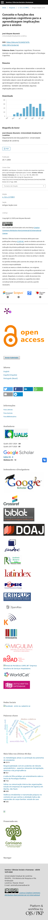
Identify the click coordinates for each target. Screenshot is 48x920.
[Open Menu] (2, 2)
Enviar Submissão (11, 358)
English (6, 371)
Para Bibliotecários (9, 416)
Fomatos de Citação (11, 186)
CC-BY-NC (20, 241)
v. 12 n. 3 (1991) (23, 8)
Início (4, 8)
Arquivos (12, 8)
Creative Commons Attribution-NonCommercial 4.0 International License (21, 230)
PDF (7, 149)
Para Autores (7, 413)
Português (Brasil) (10, 378)
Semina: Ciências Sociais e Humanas (19, 2)
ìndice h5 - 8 (8, 457)
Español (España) (10, 375)
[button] (8, 389)
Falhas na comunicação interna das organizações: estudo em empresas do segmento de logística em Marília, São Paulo (23, 786)
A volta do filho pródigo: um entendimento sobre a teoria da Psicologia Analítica (23, 777)
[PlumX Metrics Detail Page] (7, 311)
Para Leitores (8, 410)
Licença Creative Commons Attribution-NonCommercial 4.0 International (22, 894)
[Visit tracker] (4, 812)
